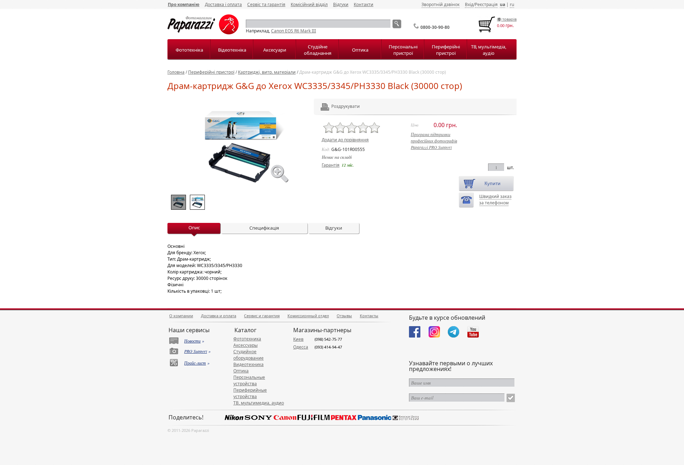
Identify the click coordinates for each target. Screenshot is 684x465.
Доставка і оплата (223, 4)
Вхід (469, 4)
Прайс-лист (195, 363)
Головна (176, 72)
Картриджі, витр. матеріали (267, 72)
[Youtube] (473, 332)
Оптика (360, 50)
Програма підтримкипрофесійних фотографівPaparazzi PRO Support (434, 140)
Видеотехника (248, 364)
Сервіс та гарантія (266, 4)
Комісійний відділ (309, 4)
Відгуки (340, 4)
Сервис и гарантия (262, 315)
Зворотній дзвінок (440, 4)
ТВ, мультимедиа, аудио (258, 403)
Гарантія (331, 165)
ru (512, 4)
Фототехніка (189, 50)
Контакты (369, 315)
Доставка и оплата (218, 315)
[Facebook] (414, 332)
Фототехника (247, 339)
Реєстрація (486, 4)
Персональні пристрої (403, 49)
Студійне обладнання (317, 49)
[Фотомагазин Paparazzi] (203, 33)
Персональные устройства (249, 380)
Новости (192, 341)
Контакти (363, 4)
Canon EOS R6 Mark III (293, 31)
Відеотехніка (232, 50)
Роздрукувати (335, 106)
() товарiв (507, 19)
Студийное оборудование (248, 355)
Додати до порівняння (345, 140)
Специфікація (264, 228)
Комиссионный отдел (308, 315)
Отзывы (344, 315)
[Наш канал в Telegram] (453, 332)
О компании (181, 315)
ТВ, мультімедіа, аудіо (488, 49)
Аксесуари (274, 50)
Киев (298, 339)
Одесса (300, 347)
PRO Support (195, 351)
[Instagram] (434, 332)
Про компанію (184, 4)
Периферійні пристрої (446, 49)
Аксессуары (245, 345)
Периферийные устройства (250, 393)
